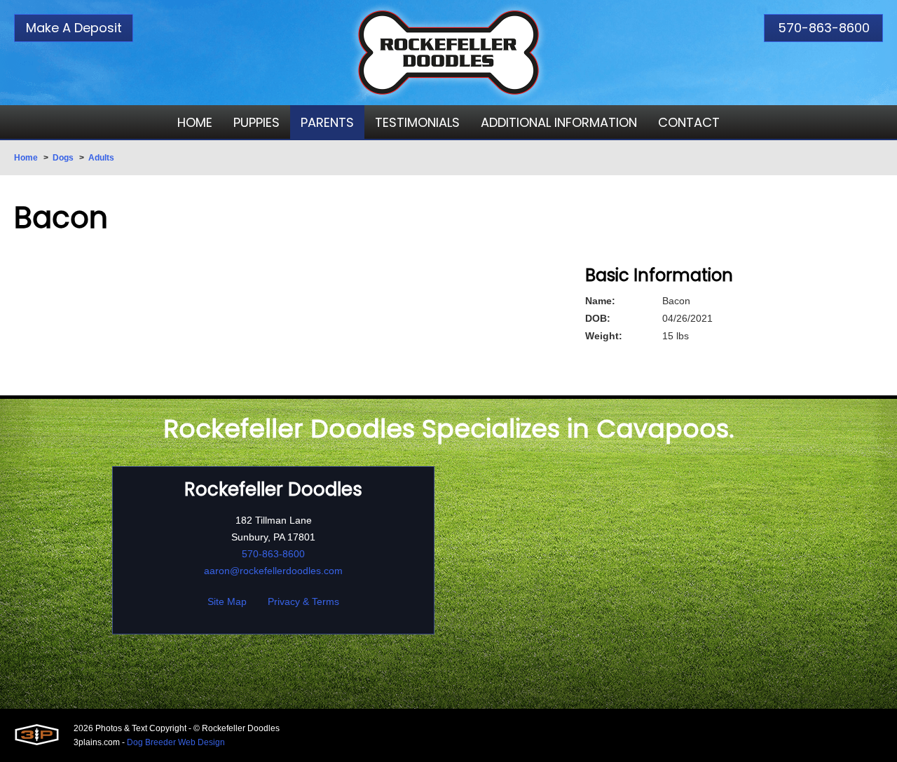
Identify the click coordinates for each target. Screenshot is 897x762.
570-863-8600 (824, 27)
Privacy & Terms (303, 601)
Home (26, 158)
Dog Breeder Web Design (176, 742)
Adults (101, 158)
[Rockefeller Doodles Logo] (448, 52)
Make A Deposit (74, 27)
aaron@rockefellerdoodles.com (273, 570)
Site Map (227, 601)
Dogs (63, 158)
